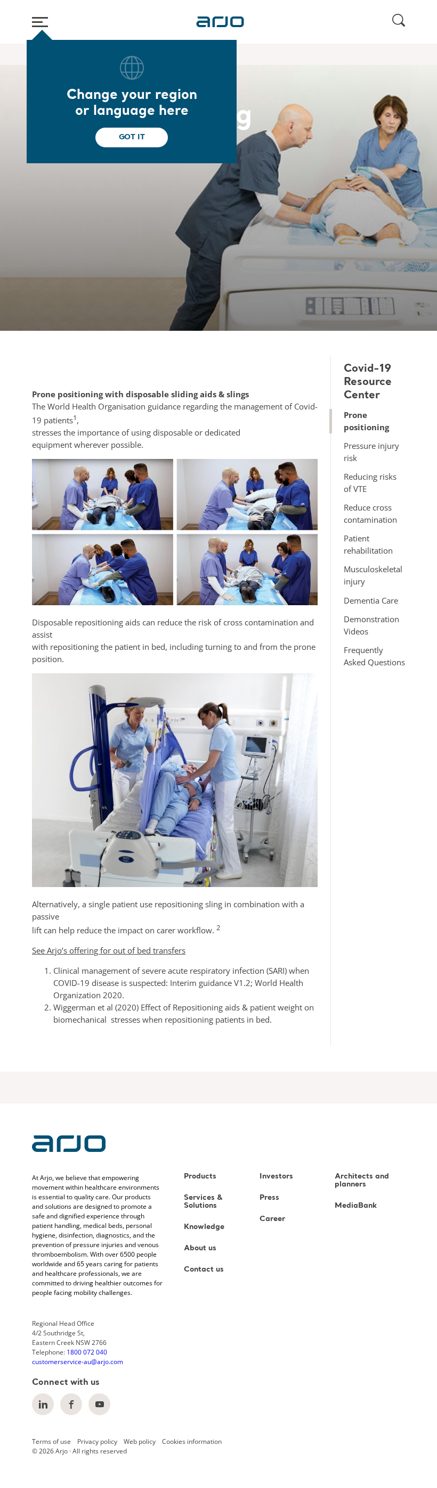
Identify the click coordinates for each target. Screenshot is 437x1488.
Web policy (140, 1441)
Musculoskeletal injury (373, 575)
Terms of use (51, 1441)
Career (272, 1219)
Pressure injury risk (371, 451)
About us (200, 1248)
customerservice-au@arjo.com (77, 1361)
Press (269, 1198)
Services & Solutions (203, 1202)
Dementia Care (371, 600)
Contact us (204, 1270)
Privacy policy (97, 1441)
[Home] (220, 21)
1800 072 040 (87, 1352)
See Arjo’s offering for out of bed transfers (108, 950)
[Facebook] (71, 1404)
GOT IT (132, 137)
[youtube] (99, 1404)
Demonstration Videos (371, 625)
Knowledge (204, 1227)
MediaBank (356, 1206)
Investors (276, 1177)
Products (200, 1177)
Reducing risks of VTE (370, 482)
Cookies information (192, 1441)
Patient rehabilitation (368, 544)
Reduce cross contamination (370, 513)
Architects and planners (362, 1181)
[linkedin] (43, 1404)
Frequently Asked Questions (374, 656)
